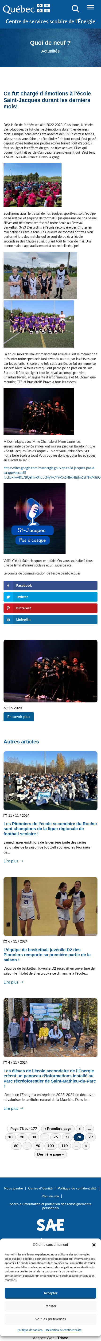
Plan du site (50, 1196)
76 (56, 1137)
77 (67, 1137)
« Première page (57, 1129)
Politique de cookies (29, 1330)
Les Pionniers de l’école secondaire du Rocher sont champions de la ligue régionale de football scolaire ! (50, 828)
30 (34, 1137)
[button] (94, 1245)
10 (10, 1137)
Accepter (50, 1293)
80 (16, 1146)
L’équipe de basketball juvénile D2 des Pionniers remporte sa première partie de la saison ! (47, 954)
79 (91, 1137)
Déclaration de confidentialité (63, 1330)
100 (50, 1146)
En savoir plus (18, 717)
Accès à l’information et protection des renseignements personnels (50, 1206)
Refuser (50, 1306)
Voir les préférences (50, 1319)
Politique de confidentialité (77, 1188)
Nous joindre (13, 1188)
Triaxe (62, 1338)
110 (64, 1146)
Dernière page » (50, 1154)
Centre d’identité (40, 1188)
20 (22, 1137)
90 (38, 1146)
